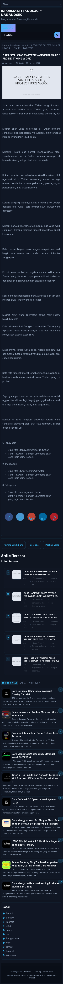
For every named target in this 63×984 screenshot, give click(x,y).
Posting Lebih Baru (13, 545)
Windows (11, 955)
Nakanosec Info (21, 975)
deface (10, 917)
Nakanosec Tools (37, 975)
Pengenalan (12, 938)
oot (8, 934)
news (9, 930)
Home (4, 45)
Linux (8, 925)
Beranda (34, 545)
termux (9, 946)
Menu (9, 27)
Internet (10, 921)
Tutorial (10, 951)
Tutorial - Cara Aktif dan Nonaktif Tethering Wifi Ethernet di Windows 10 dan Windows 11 (36, 778)
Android (10, 913)
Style (8, 942)
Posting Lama (52, 545)
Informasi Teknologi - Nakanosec (21, 13)
